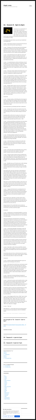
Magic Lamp (7, 5)
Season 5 (5, 352)
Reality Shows (6, 392)
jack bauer (21, 313)
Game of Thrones (7, 380)
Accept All (17, 416)
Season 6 (5, 353)
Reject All (11, 416)
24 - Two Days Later (7, 367)
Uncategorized (7, 397)
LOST (5, 385)
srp (5, 313)
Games (5, 381)
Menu (30, 5)
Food (5, 379)
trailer (5, 396)
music (5, 389)
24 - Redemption (7, 354)
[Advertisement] (18, 17)
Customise (5, 416)
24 (12, 313)
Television (16, 313)
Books (5, 376)
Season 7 (5, 355)
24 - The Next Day (7, 365)
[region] (11, 413)
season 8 (24, 313)
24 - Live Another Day (7, 358)
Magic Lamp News (7, 386)
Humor (14, 313)
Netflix (5, 390)
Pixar (5, 391)
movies (5, 387)
